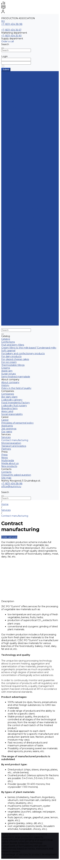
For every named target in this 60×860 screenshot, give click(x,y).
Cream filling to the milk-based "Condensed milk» (28, 81)
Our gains (6, 156)
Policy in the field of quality (16, 118)
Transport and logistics (13, 168)
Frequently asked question (16, 191)
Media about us (10, 182)
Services (6, 289)
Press (4, 303)
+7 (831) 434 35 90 (11, 35)
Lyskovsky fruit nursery (14, 133)
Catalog (5, 199)
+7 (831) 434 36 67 (11, 29)
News (4, 176)
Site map (6, 194)
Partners (6, 301)
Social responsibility (12, 142)
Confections (8, 75)
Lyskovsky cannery (11, 127)
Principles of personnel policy (17, 147)
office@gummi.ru (11, 486)
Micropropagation (11, 165)
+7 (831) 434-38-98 (11, 24)
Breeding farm (9, 136)
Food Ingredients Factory (15, 130)
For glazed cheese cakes (15, 92)
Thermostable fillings (12, 98)
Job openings (8, 153)
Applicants (7, 150)
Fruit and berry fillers (12, 78)
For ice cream (9, 95)
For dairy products (11, 89)
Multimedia (7, 179)
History (5, 116)
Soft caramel (8, 84)
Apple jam (6, 104)
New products (9, 315)
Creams (5, 101)
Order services (9, 537)
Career (5, 144)
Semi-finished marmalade (15, 110)
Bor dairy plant (9, 124)
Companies (7, 121)
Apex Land (7, 139)
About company (10, 243)
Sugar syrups (8, 107)
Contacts (6, 318)
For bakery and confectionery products (23, 87)
